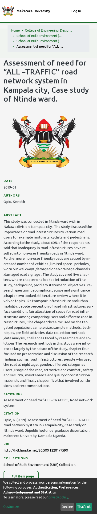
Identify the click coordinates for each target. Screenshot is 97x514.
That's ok (84, 507)
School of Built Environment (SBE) (40, 36)
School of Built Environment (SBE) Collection (40, 41)
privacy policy (58, 497)
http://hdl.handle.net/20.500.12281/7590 (36, 450)
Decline (67, 507)
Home (15, 30)
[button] (66, 11)
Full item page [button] (22, 476)
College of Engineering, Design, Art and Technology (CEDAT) (48, 30)
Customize (11, 507)
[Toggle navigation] (90, 11)
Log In (76, 11)
